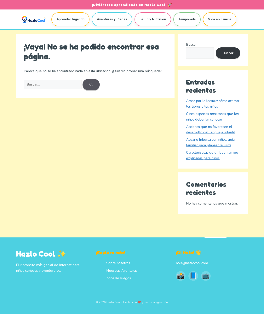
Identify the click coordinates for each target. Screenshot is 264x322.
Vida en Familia (219, 19)
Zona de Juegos (118, 278)
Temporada (187, 19)
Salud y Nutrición (153, 19)
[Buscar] (91, 84)
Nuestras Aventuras (121, 270)
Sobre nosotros (118, 263)
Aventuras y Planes (112, 19)
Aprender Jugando (70, 19)
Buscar (191, 44)
